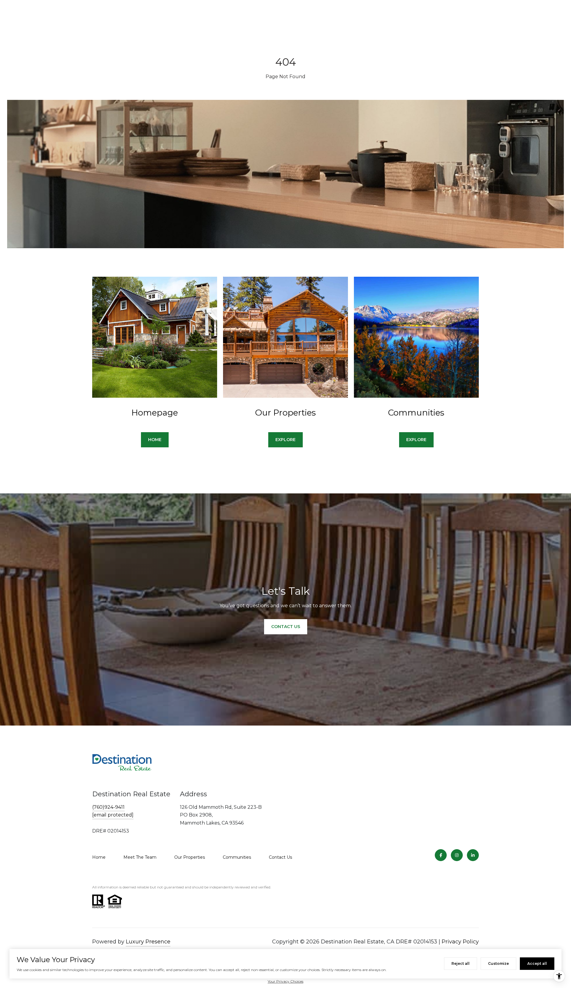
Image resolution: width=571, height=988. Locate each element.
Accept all (537, 963)
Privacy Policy (460, 941)
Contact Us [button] (285, 626)
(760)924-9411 (108, 807)
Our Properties (189, 857)
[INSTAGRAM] (457, 855)
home (154, 439)
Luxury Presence (148, 941)
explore (285, 439)
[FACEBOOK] (441, 855)
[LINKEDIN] (473, 855)
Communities (237, 857)
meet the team (139, 857)
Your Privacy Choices (285, 981)
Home (99, 857)
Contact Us (280, 857)
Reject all (460, 963)
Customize (498, 963)
